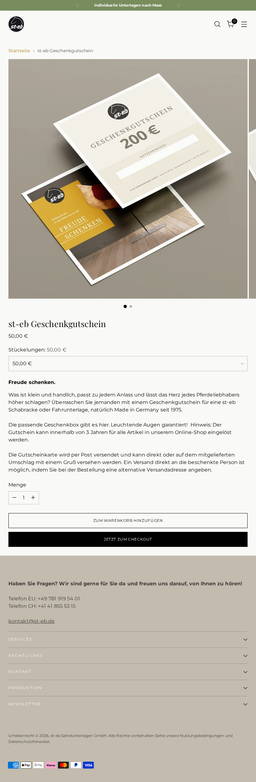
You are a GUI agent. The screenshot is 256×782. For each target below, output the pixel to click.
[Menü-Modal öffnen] (244, 24)
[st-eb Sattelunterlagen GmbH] (16, 24)
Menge (17, 485)
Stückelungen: (37, 350)
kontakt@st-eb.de (31, 621)
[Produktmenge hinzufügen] (33, 498)
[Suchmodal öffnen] (217, 24)
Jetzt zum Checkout (128, 539)
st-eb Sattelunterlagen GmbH (78, 735)
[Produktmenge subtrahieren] (14, 498)
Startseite (19, 50)
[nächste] (178, 5)
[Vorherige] (77, 5)
